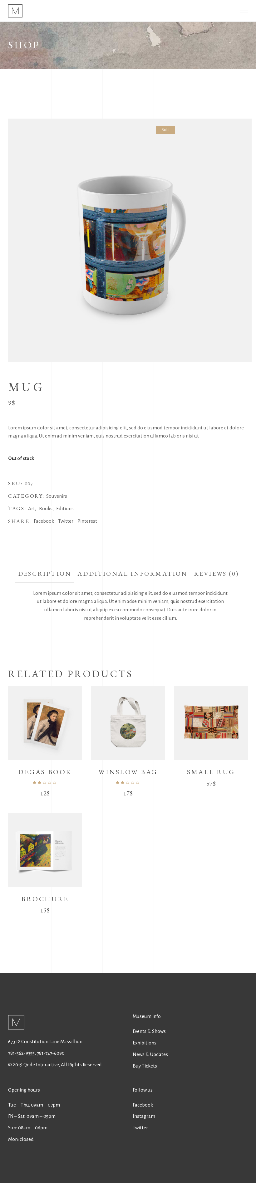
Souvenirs (56, 496)
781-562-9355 (21, 1053)
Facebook (143, 1104)
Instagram (144, 1116)
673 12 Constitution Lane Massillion (45, 1041)
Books (45, 508)
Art (31, 508)
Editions (65, 508)
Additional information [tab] (132, 574)
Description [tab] (44, 574)
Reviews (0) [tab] (216, 574)
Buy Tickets (145, 1065)
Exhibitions (144, 1042)
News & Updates (150, 1054)
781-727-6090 (51, 1053)
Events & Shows (149, 1031)
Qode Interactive (40, 1064)
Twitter (140, 1127)
